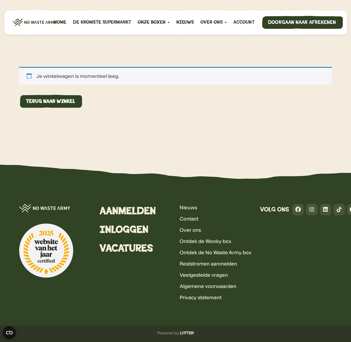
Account (243, 22)
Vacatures (126, 248)
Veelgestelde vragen (204, 275)
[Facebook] (298, 209)
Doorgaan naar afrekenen (302, 22)
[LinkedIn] (325, 209)
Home (60, 22)
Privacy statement (201, 297)
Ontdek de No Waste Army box (215, 252)
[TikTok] (339, 209)
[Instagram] (312, 209)
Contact (189, 219)
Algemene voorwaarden (208, 286)
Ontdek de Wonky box (205, 241)
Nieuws (185, 22)
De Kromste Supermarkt (102, 22)
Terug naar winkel (50, 101)
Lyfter (187, 332)
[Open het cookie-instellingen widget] (9, 332)
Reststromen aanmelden (208, 264)
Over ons (212, 22)
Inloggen (124, 230)
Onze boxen (152, 22)
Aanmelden (128, 211)
